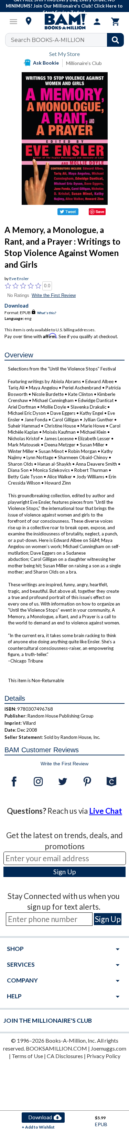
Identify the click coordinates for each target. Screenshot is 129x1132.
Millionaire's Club (84, 63)
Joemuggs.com (108, 1048)
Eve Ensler (19, 278)
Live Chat (105, 810)
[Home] (64, 22)
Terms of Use (27, 1056)
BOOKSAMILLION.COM (56, 1048)
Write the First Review (54, 295)
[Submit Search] (115, 40)
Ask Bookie (46, 63)
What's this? (46, 313)
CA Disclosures (65, 1056)
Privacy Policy (103, 1056)
